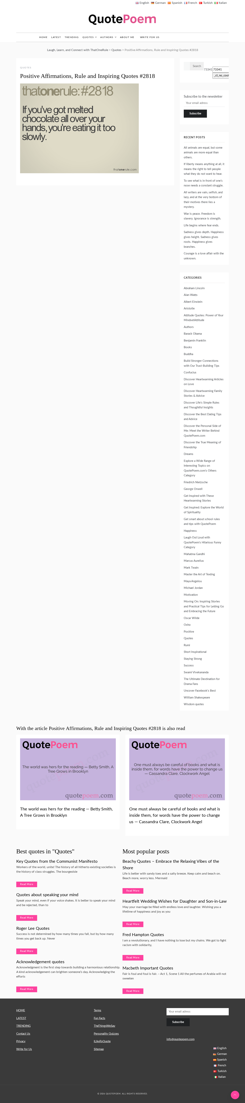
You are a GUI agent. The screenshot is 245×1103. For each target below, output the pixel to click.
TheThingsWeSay (104, 1026)
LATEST (56, 37)
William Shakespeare (197, 697)
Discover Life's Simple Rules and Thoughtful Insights (201, 405)
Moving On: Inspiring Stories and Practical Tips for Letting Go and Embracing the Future (204, 606)
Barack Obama (193, 333)
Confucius (190, 372)
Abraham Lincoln (194, 288)
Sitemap (99, 1049)
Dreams (188, 454)
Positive (189, 631)
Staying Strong (193, 658)
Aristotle (189, 308)
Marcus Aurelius (194, 560)
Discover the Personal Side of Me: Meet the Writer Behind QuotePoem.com (202, 431)
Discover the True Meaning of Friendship (202, 445)
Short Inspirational (195, 652)
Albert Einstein (193, 301)
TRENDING (72, 37)
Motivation (191, 594)
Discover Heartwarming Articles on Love (204, 382)
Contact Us (23, 1033)
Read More (26, 884)
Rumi (187, 645)
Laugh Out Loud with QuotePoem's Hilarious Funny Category (202, 542)
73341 (208, 69)
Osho (187, 624)
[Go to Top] (235, 1095)
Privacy (20, 1041)
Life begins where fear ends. (201, 225)
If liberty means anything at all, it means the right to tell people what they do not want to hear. (204, 169)
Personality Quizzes (106, 1033)
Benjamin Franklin (195, 340)
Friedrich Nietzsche (196, 482)
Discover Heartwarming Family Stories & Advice (203, 393)
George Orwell (193, 489)
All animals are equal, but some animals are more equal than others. (203, 152)
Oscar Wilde (191, 618)
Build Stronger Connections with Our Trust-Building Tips (201, 363)
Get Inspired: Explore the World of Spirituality (204, 510)
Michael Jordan (193, 588)
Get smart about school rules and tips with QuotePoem (202, 522)
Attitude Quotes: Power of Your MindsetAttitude (203, 318)
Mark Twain (191, 567)
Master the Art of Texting (199, 574)
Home (43, 37)
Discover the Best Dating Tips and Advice (202, 417)
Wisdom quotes (194, 704)
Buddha (188, 354)
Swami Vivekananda (196, 672)
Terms (97, 1010)
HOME (20, 1010)
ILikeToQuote (102, 1041)
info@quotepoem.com (180, 1039)
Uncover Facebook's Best (200, 690)
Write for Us (150, 37)
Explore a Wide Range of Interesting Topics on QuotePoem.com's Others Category (200, 468)
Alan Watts (191, 295)
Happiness (190, 530)
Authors (107, 37)
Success (189, 665)
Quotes (88, 37)
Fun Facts (99, 1018)
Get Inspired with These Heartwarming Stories (199, 498)
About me (127, 37)
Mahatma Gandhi (194, 554)
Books (188, 347)
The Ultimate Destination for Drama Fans (202, 681)
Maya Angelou (193, 581)
